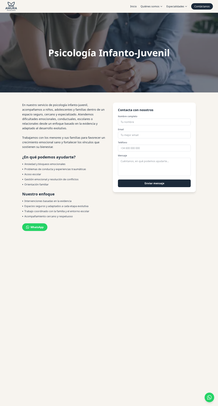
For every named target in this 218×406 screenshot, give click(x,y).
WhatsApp (37, 227)
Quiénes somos (150, 6)
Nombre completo (127, 116)
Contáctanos (202, 6)
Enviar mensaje (154, 183)
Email (121, 129)
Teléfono (122, 142)
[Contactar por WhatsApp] (209, 397)
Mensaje (122, 155)
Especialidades (175, 6)
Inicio (133, 6)
